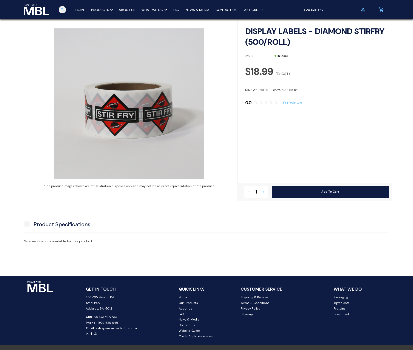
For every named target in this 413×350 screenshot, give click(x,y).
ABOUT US (127, 10)
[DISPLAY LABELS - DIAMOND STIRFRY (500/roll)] (129, 103)
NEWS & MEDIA (198, 10)
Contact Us (187, 325)
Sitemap (247, 314)
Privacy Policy (250, 308)
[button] (57, 224)
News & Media (189, 319)
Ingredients (342, 303)
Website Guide (189, 331)
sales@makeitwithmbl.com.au (117, 328)
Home (183, 297)
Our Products (188, 303)
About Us (185, 308)
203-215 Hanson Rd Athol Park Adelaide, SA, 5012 (100, 302)
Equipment (341, 314)
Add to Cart (330, 192)
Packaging (341, 297)
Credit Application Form (196, 336)
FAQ (176, 10)
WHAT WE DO (152, 10)
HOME (80, 10)
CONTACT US (226, 10)
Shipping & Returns (254, 297)
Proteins (339, 308)
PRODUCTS (100, 10)
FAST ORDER (253, 10)
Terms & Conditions (255, 303)
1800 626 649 (107, 323)
